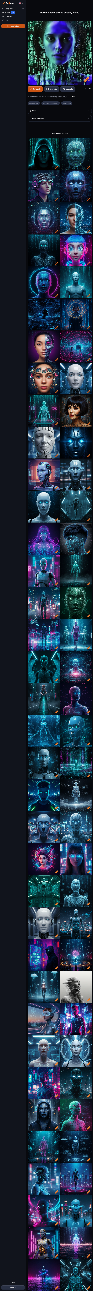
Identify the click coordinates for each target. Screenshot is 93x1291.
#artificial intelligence (50, 103)
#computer (67, 103)
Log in (13, 1282)
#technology (34, 103)
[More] (81, 89)
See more (72, 97)
